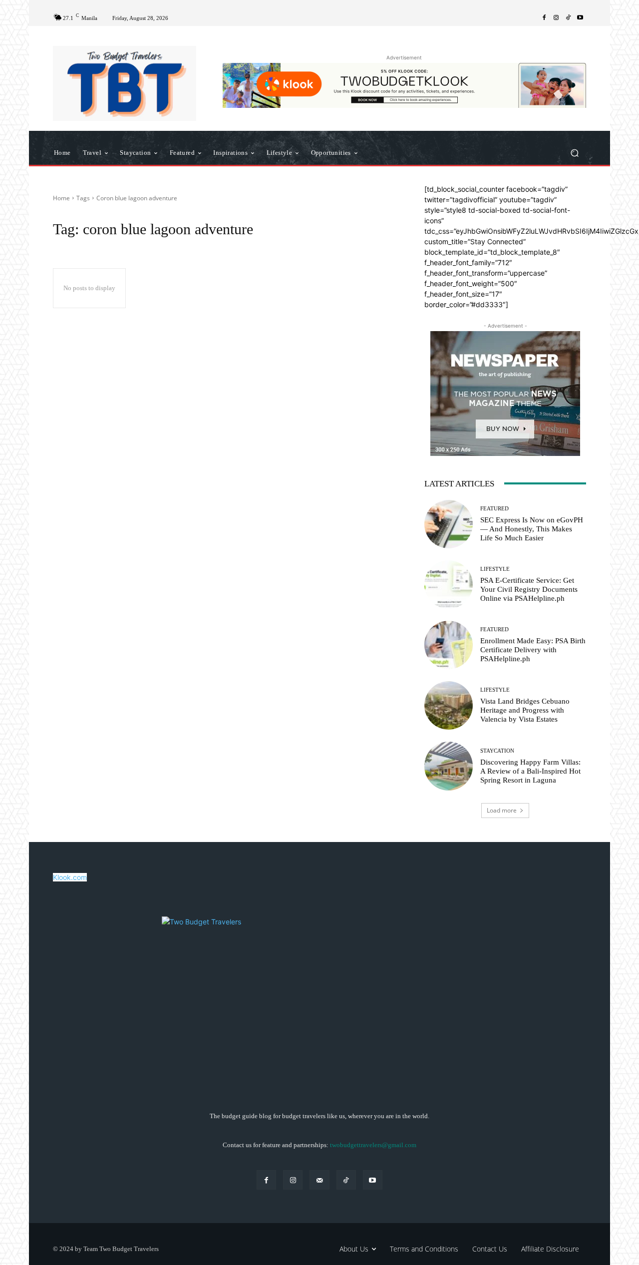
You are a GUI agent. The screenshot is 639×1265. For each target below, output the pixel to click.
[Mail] (319, 1180)
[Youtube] (580, 18)
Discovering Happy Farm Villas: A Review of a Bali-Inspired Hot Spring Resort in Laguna (530, 771)
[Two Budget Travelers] (124, 83)
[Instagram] (556, 18)
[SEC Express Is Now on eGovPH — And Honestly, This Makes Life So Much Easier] (448, 524)
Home (61, 198)
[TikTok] (568, 18)
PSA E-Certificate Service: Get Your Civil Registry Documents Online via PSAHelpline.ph (529, 589)
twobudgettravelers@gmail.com (373, 1145)
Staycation (497, 751)
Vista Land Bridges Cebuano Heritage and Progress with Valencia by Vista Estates (525, 710)
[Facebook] (544, 18)
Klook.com (70, 877)
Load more (502, 810)
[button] (574, 152)
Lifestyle (495, 569)
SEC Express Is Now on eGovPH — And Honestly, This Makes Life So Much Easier (531, 529)
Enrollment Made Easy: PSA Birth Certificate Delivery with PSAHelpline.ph (533, 650)
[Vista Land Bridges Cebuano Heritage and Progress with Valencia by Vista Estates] (448, 705)
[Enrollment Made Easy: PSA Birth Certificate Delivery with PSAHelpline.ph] (448, 645)
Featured (494, 508)
